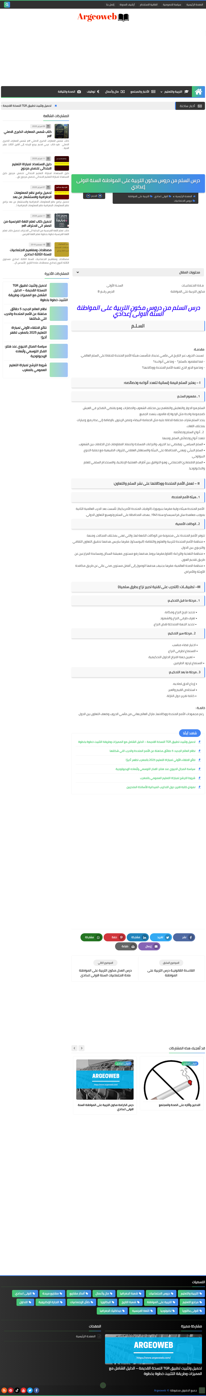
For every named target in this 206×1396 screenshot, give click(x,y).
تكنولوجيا (165, 1310)
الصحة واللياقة (66, 91)
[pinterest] (10, 1390)
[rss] (4, 1390)
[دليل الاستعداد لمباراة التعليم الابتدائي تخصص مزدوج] (62, 163)
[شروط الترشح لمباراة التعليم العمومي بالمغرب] (59, 370)
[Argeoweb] (103, 17)
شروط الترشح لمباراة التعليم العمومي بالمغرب (167, 778)
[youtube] (23, 1390)
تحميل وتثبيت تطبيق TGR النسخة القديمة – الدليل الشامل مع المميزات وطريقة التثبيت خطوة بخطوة (136, 741)
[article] (105, 969)
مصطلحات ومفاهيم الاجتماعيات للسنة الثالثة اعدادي (31, 252)
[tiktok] (17, 1390)
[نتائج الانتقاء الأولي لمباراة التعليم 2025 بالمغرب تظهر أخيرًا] (59, 332)
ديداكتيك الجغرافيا (110, 1310)
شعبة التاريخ (129, 1302)
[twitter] (30, 1390)
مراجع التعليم (191, 1302)
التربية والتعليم (173, 91)
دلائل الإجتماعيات (80, 1302)
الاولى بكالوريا (190, 1310)
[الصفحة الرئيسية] (198, 91)
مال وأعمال (112, 91)
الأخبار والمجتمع (140, 91)
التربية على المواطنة (138, 196)
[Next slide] (74, 1048)
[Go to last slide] (81, 1048)
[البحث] (7, 5)
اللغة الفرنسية (140, 1310)
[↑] (103, 1385)
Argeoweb (160, 1390)
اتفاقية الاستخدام (149, 4)
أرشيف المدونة (127, 4)
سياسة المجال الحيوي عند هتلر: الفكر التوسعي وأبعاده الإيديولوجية (155, 769)
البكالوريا (106, 1302)
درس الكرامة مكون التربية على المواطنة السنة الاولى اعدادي (106, 1107)
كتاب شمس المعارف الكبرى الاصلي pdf (28, 134)
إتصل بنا (110, 4)
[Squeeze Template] (202, 1390)
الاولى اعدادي (161, 196)
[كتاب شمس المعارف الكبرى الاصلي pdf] (62, 131)
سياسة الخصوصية (172, 4)
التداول (24, 1302)
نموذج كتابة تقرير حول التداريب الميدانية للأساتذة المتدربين (161, 787)
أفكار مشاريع (77, 1293)
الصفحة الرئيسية (194, 4)
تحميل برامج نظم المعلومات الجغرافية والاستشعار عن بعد (32, 195)
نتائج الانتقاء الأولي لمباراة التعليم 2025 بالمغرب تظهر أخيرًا (160, 759)
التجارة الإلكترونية (49, 1302)
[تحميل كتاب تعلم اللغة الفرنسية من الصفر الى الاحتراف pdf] (62, 220)
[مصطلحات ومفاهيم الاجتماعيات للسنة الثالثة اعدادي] (62, 249)
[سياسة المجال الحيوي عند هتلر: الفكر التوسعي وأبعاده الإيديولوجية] (59, 351)
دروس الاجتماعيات (183, 201)
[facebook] (36, 1390)
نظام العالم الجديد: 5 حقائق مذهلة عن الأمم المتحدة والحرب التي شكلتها (152, 750)
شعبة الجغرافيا (129, 1293)
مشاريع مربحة (50, 1293)
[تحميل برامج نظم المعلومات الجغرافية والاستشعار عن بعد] (62, 192)
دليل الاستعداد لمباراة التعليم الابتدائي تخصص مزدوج (32, 166)
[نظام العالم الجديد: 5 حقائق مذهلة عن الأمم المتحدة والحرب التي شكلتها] (59, 313)
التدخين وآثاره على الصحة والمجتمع (179, 1105)
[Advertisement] (103, 54)
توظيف (91, 91)
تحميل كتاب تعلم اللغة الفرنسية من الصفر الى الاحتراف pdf (28, 223)
